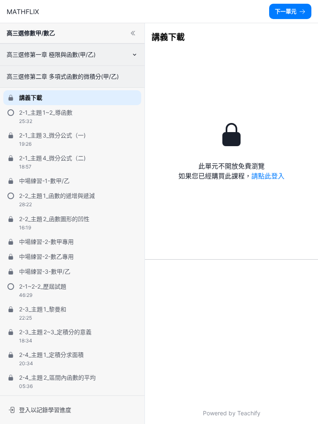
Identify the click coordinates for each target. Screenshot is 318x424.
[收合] (133, 33)
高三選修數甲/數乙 (31, 32)
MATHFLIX (23, 11)
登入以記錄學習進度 (45, 409)
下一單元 (285, 11)
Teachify (248, 413)
